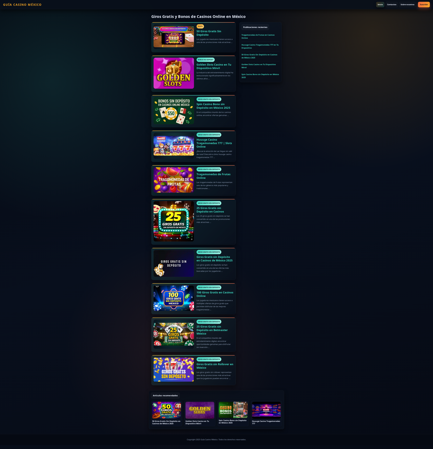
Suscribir (424, 4)
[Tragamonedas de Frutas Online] (174, 180)
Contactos (391, 4)
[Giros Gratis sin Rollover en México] (174, 369)
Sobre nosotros (407, 4)
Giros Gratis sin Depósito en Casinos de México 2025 (215, 258)
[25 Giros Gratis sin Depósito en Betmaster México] (174, 334)
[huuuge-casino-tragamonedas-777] (174, 146)
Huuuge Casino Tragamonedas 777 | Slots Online (214, 143)
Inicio (380, 4)
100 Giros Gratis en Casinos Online (215, 294)
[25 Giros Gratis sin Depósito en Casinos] (174, 221)
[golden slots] (174, 73)
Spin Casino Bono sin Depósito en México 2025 (213, 105)
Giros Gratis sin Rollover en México (215, 365)
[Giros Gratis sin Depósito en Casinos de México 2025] (174, 263)
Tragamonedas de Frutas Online (214, 175)
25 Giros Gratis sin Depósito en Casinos (210, 209)
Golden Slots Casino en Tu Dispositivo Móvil (214, 66)
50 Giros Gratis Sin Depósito (209, 33)
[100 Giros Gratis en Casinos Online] (174, 298)
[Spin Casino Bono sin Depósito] (174, 110)
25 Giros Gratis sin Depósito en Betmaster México (212, 330)
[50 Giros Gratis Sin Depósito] (174, 36)
